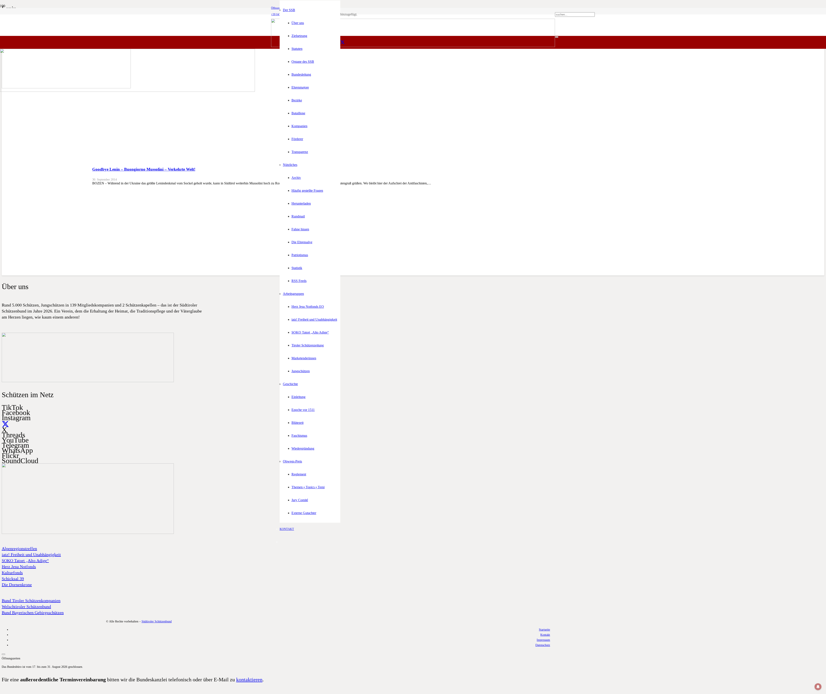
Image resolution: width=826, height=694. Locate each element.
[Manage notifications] (818, 686)
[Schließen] (556, 37)
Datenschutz (542, 645)
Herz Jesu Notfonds (19, 566)
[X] (342, 42)
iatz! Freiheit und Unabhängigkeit (31, 554)
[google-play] (88, 381)
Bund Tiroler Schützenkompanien (31, 600)
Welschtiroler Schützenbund (26, 606)
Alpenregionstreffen (19, 548)
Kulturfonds (12, 572)
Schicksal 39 (13, 578)
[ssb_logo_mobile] (127, 90)
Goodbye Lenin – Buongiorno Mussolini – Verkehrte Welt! (143, 169)
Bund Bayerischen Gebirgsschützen (33, 612)
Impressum (543, 640)
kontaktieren (249, 679)
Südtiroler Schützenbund (157, 621)
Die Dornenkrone (17, 584)
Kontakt (545, 634)
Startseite (544, 629)
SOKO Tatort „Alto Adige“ (25, 560)
